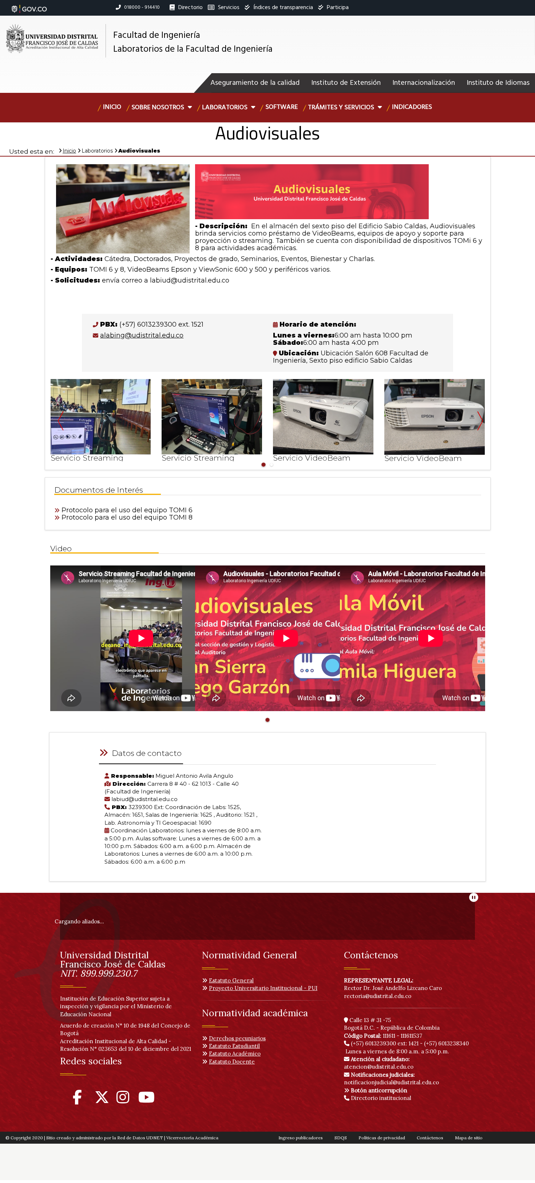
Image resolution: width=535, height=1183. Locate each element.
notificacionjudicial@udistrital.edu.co (391, 1078)
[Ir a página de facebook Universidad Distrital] (77, 1100)
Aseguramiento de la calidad (255, 83)
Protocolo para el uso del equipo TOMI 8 (127, 517)
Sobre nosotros (158, 107)
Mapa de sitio (469, 1137)
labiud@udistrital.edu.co (189, 280)
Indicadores (412, 107)
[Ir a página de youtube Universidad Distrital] (146, 1100)
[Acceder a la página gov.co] (29, 5)
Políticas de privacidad (381, 1137)
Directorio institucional (380, 1098)
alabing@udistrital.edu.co (141, 335)
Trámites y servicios (342, 107)
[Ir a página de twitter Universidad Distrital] (101, 1100)
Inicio (112, 107)
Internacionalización (423, 83)
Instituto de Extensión (346, 83)
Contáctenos (430, 1137)
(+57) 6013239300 (373, 1043)
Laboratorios (225, 107)
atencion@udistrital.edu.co (378, 1063)
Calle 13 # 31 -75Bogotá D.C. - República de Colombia (392, 1024)
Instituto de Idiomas (498, 83)
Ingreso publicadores (300, 1137)
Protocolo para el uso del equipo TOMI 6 (127, 510)
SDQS (340, 1137)
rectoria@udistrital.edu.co (377, 996)
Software (281, 107)
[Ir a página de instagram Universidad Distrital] (122, 1100)
